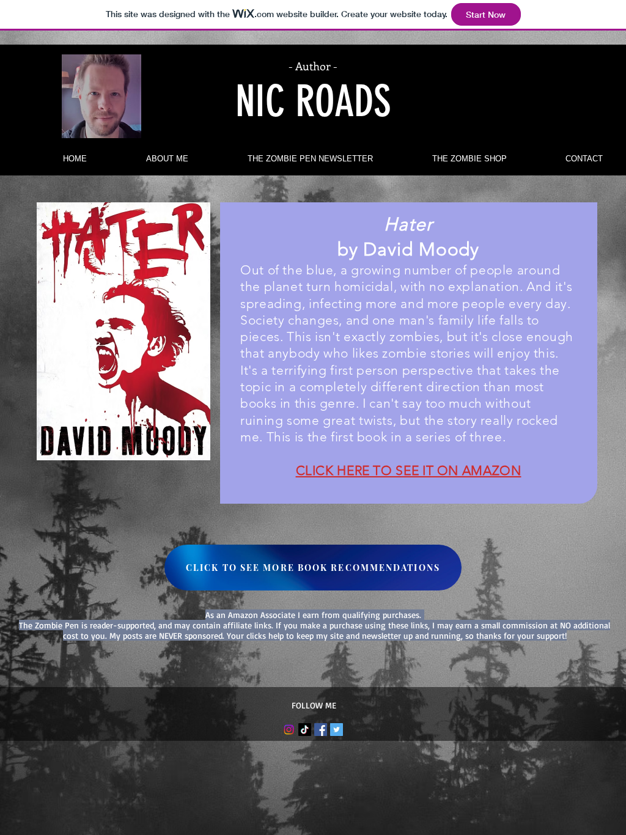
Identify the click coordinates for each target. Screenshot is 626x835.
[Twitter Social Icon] (336, 729)
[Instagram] (288, 729)
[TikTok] (304, 729)
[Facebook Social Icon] (320, 729)
